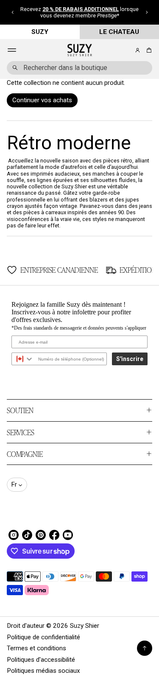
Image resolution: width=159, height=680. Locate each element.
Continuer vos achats (42, 100)
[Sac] (147, 50)
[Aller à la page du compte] (137, 50)
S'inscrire (129, 358)
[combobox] (79, 68)
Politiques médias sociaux (43, 670)
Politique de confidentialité (43, 637)
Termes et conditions (36, 648)
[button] (12, 12)
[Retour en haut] (144, 648)
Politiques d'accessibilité (41, 659)
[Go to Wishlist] (126, 50)
